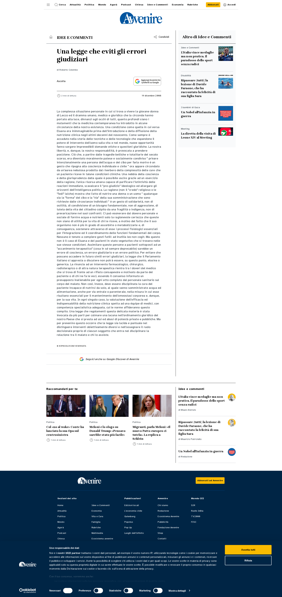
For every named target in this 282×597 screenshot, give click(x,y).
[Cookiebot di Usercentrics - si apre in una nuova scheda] (27, 590)
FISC (193, 522)
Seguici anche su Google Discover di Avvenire (112, 359)
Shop (160, 533)
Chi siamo (163, 505)
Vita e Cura (97, 516)
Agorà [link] (113, 4)
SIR (193, 505)
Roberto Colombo (68, 69)
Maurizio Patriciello (191, 439)
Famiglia (96, 522)
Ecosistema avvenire (102, 538)
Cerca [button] (62, 4)
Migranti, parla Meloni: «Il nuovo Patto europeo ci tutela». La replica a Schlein (151, 433)
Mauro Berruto (188, 410)
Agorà (60, 527)
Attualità (61, 510)
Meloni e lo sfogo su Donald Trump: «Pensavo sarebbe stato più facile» (107, 431)
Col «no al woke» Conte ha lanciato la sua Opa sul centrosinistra (65, 431)
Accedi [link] (231, 4)
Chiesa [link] (139, 4)
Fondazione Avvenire (168, 527)
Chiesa (61, 538)
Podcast (61, 533)
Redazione (186, 456)
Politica (61, 516)
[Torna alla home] (51, 37)
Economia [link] (177, 4)
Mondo (60, 522)
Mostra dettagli (177, 590)
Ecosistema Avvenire (168, 516)
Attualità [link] (75, 4)
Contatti (162, 538)
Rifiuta (248, 560)
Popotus (128, 522)
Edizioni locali (131, 505)
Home (60, 505)
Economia (97, 510)
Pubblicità (163, 522)
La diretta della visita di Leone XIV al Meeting (198, 135)
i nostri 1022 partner (68, 553)
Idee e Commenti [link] (157, 4)
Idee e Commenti (101, 505)
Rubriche (96, 527)
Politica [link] (89, 4)
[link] (213, 4)
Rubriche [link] (192, 4)
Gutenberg (129, 516)
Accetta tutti (248, 549)
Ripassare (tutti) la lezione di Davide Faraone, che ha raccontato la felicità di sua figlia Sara (198, 88)
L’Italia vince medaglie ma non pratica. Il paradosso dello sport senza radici (197, 58)
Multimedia (97, 533)
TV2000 (195, 516)
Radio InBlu (197, 510)
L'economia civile (133, 510)
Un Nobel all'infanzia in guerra (198, 114)
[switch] (98, 590)
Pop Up (128, 527)
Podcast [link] (126, 4)
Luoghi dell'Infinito (134, 533)
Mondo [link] (102, 4)
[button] (48, 5)
